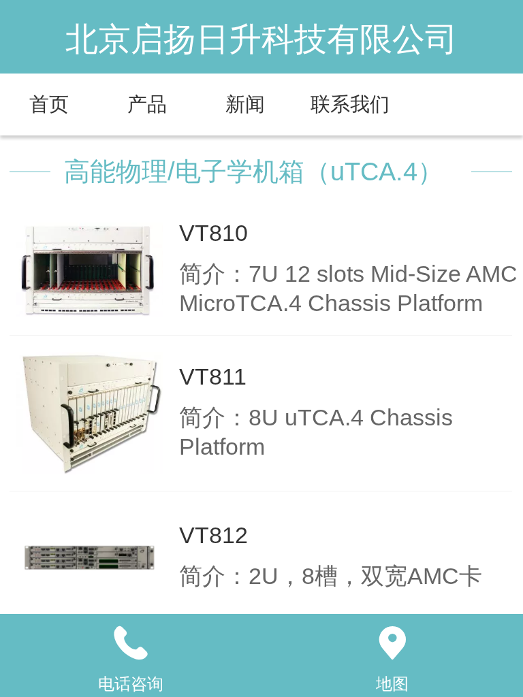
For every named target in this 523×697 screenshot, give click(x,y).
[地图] (392, 643)
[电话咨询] (131, 643)
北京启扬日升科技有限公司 (261, 39)
